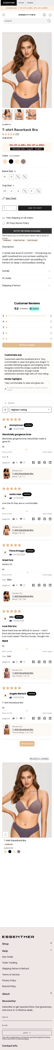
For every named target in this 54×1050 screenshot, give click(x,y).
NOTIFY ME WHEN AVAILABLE (27, 231)
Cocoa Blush (18, 851)
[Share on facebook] (33, 463)
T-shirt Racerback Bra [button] (22, 473)
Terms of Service (11, 974)
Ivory (14, 851)
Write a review (27, 345)
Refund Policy (9, 986)
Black (9, 851)
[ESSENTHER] (9, 3)
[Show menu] (4, 15)
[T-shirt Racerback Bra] (27, 800)
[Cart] (50, 15)
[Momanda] (30, 3)
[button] (8, 134)
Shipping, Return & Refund (15, 968)
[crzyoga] (21, 3)
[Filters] (5, 410)
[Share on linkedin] (50, 463)
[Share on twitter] (39, 463)
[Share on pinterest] (44, 463)
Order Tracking (9, 962)
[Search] (49, 20)
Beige (5, 851)
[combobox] (25, 20)
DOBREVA (6, 124)
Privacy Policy (9, 980)
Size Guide (7, 956)
